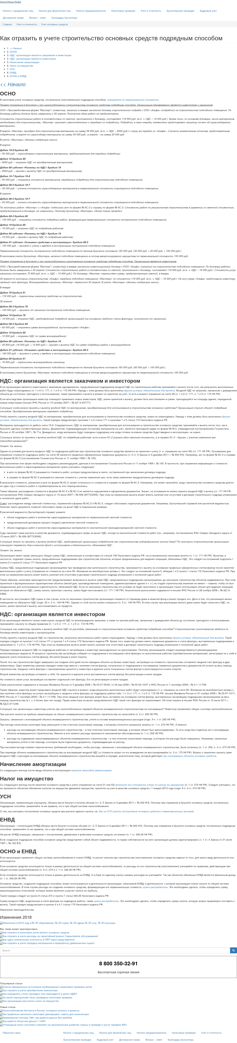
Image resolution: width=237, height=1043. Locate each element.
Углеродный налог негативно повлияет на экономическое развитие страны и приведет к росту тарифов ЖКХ (65, 1024)
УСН (12, 69)
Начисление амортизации (24, 62)
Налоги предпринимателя (91, 10)
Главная (7, 24)
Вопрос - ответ (37, 17)
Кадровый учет (208, 10)
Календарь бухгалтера (64, 17)
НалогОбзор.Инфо (10, 1)
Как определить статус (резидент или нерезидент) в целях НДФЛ (40, 993)
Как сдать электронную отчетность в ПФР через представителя (39, 939)
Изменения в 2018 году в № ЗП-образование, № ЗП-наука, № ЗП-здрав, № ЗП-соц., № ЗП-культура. (59, 922)
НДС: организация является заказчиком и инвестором (40, 55)
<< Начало (16, 48)
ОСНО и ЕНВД (18, 76)
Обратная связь (12, 1032)
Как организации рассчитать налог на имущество (31, 1001)
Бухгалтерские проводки (180, 10)
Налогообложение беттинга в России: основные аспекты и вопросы (41, 1010)
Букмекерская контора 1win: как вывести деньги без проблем (37, 1017)
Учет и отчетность (151, 10)
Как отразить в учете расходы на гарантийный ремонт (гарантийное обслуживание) (50, 936)
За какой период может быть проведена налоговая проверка (37, 997)
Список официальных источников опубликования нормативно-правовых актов (47, 986)
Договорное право (13, 17)
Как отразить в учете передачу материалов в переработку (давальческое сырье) (48, 943)
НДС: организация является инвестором (33, 58)
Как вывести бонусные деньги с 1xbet (24, 1021)
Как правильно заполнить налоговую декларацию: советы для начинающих (46, 1014)
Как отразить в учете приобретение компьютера (30, 990)
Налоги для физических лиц (55, 10)
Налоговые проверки (123, 10)
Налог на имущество (21, 65)
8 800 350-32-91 (118, 963)
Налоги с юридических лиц (18, 10)
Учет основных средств (54, 24)
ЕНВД (13, 72)
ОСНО (13, 51)
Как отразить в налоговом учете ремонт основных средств (36, 932)
